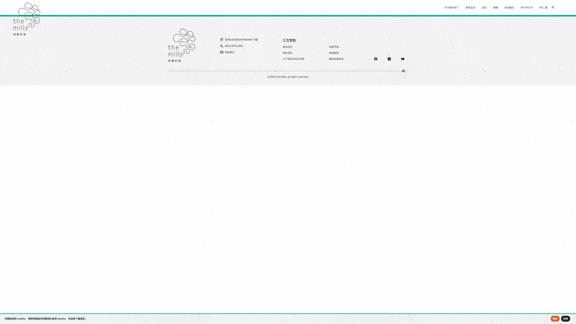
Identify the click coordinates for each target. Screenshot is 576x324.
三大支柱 (289, 40)
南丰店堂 (287, 52)
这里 (73, 318)
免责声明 (334, 46)
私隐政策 (334, 52)
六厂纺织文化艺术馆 (293, 58)
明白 (555, 318)
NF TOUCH (527, 7)
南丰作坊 (287, 46)
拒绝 (565, 318)
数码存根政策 (336, 58)
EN (541, 7)
